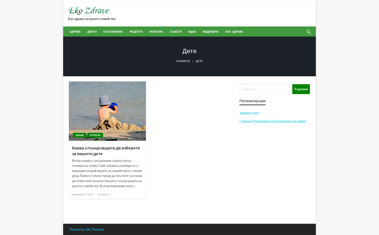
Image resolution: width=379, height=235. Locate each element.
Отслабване (113, 31)
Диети (92, 31)
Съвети (176, 31)
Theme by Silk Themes (86, 229)
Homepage (183, 61)
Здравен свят (249, 113)
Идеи (192, 31)
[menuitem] (75, 32)
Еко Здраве (234, 31)
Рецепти (136, 31)
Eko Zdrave (104, 194)
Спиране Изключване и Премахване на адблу (272, 121)
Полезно (156, 31)
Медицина (211, 31)
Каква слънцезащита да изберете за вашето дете (106, 150)
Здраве (75, 31)
